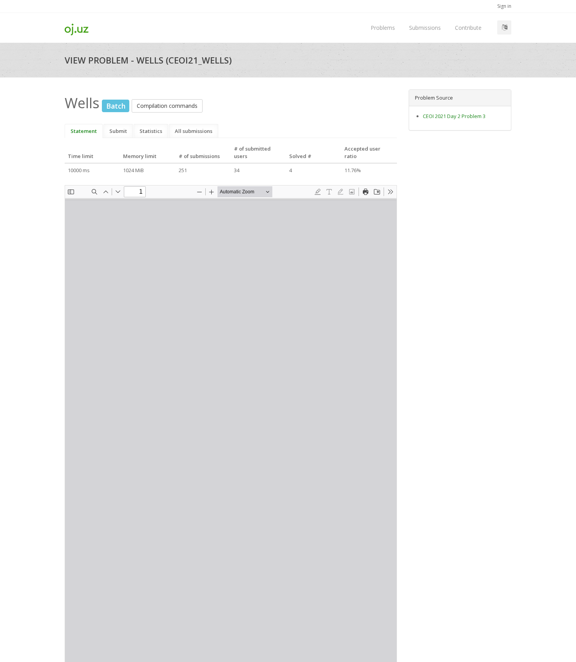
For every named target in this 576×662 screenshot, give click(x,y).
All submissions (193, 131)
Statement (84, 131)
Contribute (468, 27)
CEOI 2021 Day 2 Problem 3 (454, 116)
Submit (118, 131)
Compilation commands (167, 105)
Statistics (150, 131)
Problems (383, 27)
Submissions (425, 27)
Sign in (504, 6)
